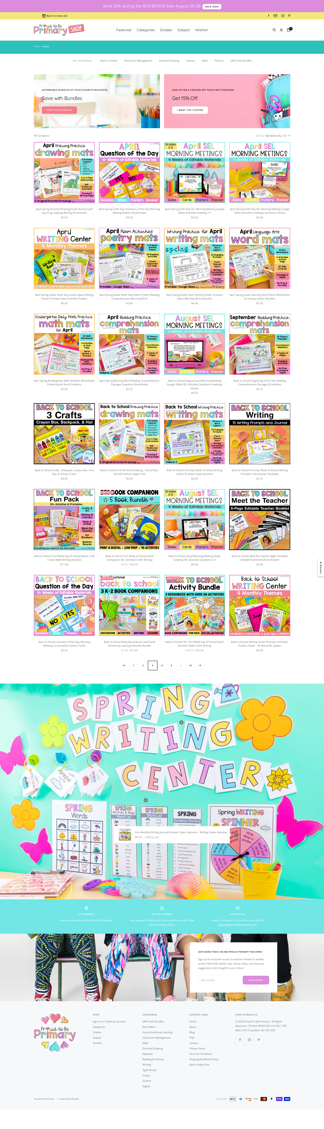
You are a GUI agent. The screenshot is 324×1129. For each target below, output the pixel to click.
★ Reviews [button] (321, 568)
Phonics (219, 60)
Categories (146, 30)
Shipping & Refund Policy (204, 1059)
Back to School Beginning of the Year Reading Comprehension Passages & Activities (260, 382)
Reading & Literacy (153, 1059)
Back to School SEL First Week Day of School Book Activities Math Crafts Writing (195, 643)
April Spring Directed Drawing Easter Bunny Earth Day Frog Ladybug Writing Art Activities (64, 211)
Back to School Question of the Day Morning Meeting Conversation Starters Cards (64, 643)
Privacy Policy (167, 924)
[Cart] (288, 29)
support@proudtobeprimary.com (237, 924)
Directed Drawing (169, 60)
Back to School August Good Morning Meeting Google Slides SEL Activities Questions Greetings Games (194, 384)
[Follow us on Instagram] (249, 1039)
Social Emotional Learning (157, 1032)
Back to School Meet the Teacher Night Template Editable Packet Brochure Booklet (260, 558)
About (192, 1026)
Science (146, 1080)
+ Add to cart (151, 837)
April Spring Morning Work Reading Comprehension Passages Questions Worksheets (129, 382)
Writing (146, 1064)
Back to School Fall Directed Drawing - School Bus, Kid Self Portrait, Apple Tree (129, 472)
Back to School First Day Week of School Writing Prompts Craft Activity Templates (260, 472)
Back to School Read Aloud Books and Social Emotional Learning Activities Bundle (129, 643)
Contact (193, 1043)
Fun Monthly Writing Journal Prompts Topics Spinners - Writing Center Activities (181, 832)
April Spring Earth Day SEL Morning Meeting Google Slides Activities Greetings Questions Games (260, 211)
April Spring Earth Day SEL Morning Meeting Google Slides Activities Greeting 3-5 (194, 211)
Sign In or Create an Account (109, 1021)
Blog (192, 1032)
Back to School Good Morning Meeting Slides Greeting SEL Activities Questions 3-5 (195, 558)
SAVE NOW (212, 6)
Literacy (190, 60)
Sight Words (149, 1070)
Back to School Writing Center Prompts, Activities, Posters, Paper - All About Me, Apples (259, 643)
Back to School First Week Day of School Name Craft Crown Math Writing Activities (64, 558)
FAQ (191, 1037)
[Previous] (124, 665)
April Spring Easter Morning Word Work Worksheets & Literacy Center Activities (260, 296)
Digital (146, 1086)
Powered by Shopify (69, 1098)
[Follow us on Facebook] (240, 1039)
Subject (184, 30)
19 (190, 665)
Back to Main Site (199, 1064)
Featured (123, 30)
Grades (166, 30)
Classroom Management (138, 60)
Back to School (108, 60)
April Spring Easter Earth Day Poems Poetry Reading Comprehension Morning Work (129, 296)
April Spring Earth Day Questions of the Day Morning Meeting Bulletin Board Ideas (129, 211)
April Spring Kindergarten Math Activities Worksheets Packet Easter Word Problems (64, 382)
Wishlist (201, 30)
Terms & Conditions (200, 1053)
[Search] (274, 29)
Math (205, 60)
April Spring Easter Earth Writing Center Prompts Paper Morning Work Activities (195, 296)
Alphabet (147, 1053)
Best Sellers (149, 1026)
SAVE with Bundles (241, 60)
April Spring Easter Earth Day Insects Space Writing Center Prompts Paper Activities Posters (64, 296)
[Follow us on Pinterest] (258, 1039)
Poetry (146, 1075)
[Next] (200, 665)
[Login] (281, 29)
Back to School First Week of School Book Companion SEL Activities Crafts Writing (129, 558)
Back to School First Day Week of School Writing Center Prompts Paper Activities (194, 472)
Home (37, 46)
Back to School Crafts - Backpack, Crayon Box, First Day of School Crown (64, 472)
